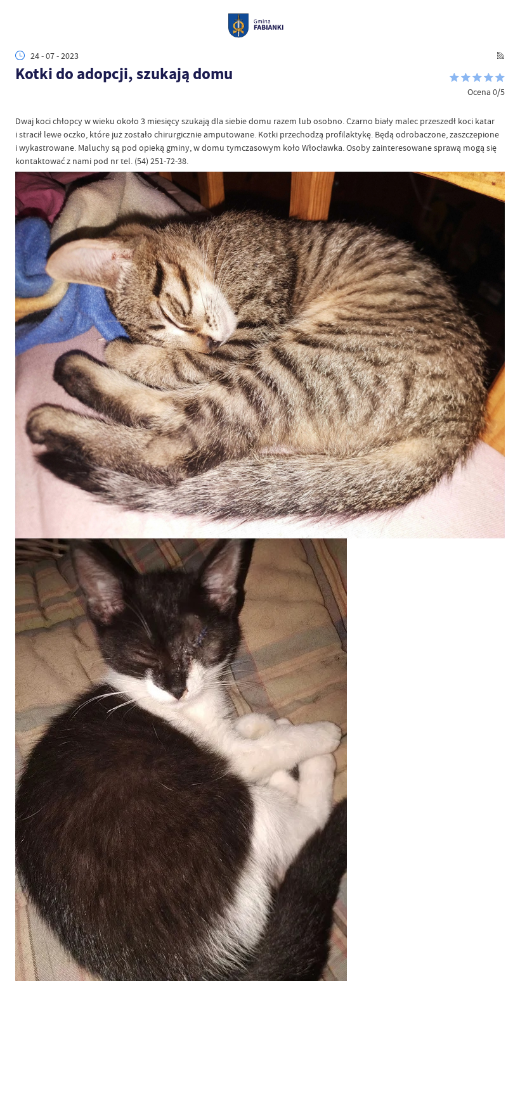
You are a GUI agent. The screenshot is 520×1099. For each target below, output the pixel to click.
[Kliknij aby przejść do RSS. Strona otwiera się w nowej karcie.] (501, 55)
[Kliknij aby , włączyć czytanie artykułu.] (21, 103)
